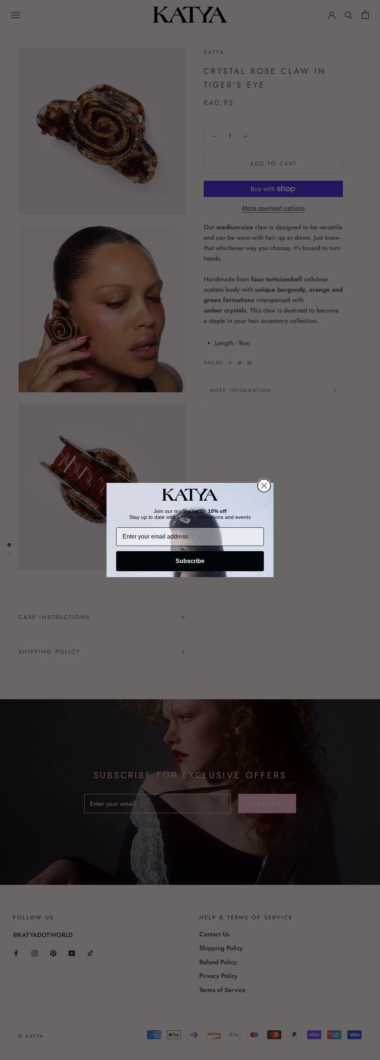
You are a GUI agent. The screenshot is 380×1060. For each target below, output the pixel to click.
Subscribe (190, 561)
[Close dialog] (264, 485)
